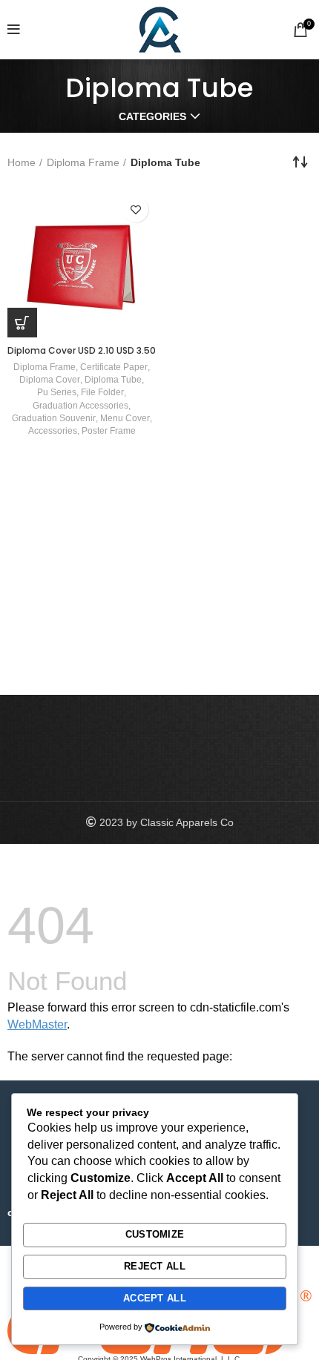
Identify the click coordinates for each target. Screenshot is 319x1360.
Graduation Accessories (80, 405)
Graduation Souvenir (54, 418)
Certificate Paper (114, 367)
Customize (155, 1234)
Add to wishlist (135, 209)
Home (21, 162)
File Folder (102, 392)
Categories (152, 116)
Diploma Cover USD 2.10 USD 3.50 (81, 350)
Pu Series (56, 392)
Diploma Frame (83, 162)
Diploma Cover (49, 379)
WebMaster (37, 1024)
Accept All (154, 1298)
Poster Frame (109, 431)
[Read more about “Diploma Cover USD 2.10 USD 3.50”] (22, 322)
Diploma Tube (113, 379)
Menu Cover (125, 418)
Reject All (154, 1266)
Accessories (52, 431)
